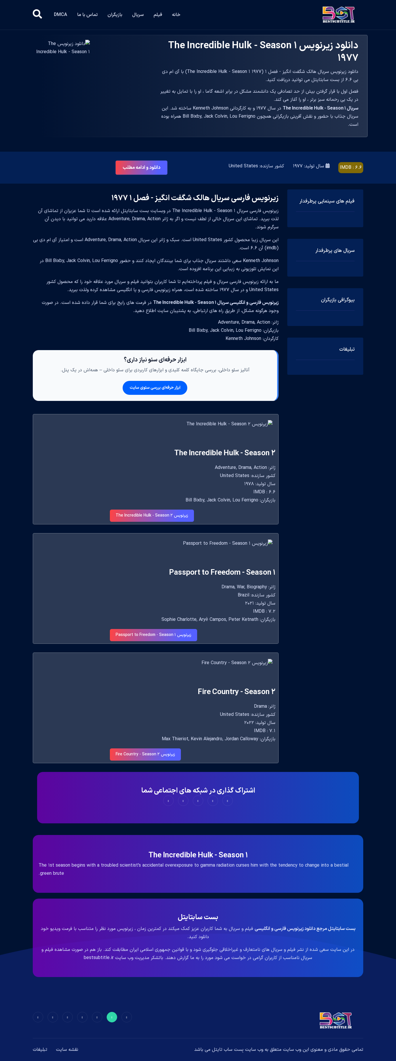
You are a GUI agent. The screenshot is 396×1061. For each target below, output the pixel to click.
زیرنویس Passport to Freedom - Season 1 (153, 635)
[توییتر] (112, 1017)
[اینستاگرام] (53, 1017)
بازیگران (115, 14)
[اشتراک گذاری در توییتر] (213, 800)
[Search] (37, 14)
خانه (176, 14)
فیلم (158, 14)
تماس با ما (87, 14)
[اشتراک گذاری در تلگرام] (183, 800)
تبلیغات (40, 1049)
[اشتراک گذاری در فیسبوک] (227, 800)
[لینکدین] (38, 1017)
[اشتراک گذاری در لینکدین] (168, 800)
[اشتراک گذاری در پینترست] (198, 800)
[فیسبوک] (126, 1017)
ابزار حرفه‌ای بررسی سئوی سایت (155, 388)
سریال (138, 14)
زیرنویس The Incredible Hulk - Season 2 (152, 515)
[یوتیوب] (67, 1017)
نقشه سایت (67, 1049)
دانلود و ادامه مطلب (141, 167)
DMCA (60, 14)
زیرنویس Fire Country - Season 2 (145, 754)
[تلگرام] (82, 1017)
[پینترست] (97, 1017)
